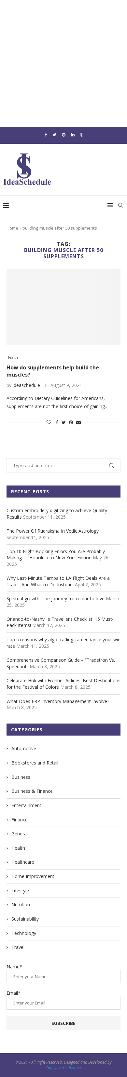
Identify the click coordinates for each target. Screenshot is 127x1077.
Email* (14, 993)
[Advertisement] (63, 63)
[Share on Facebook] (57, 422)
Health (12, 357)
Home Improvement (32, 876)
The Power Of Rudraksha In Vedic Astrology (53, 531)
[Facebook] (46, 135)
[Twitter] (54, 135)
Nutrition (20, 904)
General (19, 834)
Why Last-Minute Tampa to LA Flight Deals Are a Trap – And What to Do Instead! (58, 581)
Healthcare (22, 862)
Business (20, 777)
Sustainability (25, 919)
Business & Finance (32, 791)
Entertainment (26, 805)
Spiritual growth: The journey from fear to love (56, 598)
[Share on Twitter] (64, 422)
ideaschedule (26, 385)
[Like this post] (49, 422)
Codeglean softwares (64, 1067)
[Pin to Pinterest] (71, 422)
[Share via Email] (78, 422)
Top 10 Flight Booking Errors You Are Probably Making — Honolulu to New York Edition (56, 554)
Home (12, 228)
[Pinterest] (63, 135)
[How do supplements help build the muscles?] (63, 307)
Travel (17, 947)
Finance (19, 820)
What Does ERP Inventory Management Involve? (58, 701)
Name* (14, 967)
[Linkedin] (73, 135)
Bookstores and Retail (34, 763)
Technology (23, 933)
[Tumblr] (81, 135)
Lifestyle (20, 890)
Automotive (23, 748)
